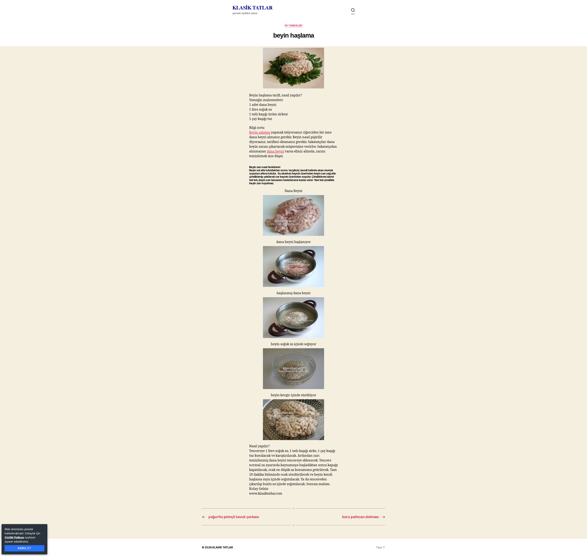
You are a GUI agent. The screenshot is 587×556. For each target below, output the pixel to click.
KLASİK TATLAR (252, 7)
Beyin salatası (259, 132)
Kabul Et (24, 548)
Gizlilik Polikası (14, 537)
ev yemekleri (293, 25)
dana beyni (275, 151)
